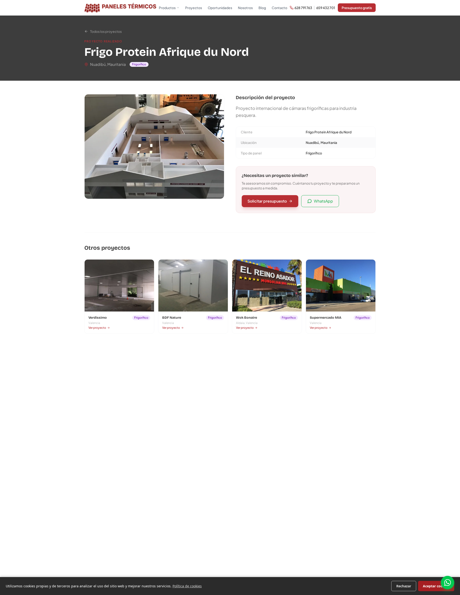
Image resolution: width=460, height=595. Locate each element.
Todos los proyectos (106, 31)
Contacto (279, 8)
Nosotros (245, 8)
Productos (167, 8)
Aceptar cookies (436, 586)
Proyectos (193, 8)
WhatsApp (323, 201)
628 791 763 (303, 8)
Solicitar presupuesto (267, 201)
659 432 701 (325, 8)
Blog (262, 8)
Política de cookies (187, 586)
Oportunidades (220, 8)
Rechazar (403, 586)
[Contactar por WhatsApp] (447, 582)
